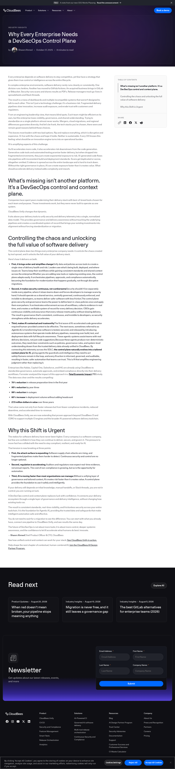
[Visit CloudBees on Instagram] (12, 721)
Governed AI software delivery (83, 723)
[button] (30, 10)
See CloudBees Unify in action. (82, 540)
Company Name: (141, 665)
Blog (111, 718)
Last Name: (105, 665)
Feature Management (48, 731)
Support (112, 740)
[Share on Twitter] (136, 122)
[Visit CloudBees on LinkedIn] (29, 721)
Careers (147, 731)
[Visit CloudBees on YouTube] (18, 721)
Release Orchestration (49, 740)
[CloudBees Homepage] (14, 713)
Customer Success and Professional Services (119, 745)
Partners (147, 727)
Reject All (133, 762)
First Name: (138, 651)
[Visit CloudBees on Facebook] (7, 721)
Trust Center (114, 727)
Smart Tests (44, 736)
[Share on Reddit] (141, 122)
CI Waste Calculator (117, 752)
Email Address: (106, 651)
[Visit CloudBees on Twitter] (23, 721)
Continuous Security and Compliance (84, 738)
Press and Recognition (153, 722)
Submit (131, 683)
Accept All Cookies (153, 762)
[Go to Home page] (12, 10)
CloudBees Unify (46, 718)
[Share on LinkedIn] (125, 122)
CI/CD (42, 722)
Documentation (115, 736)
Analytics (43, 744)
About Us (148, 718)
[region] (87, 763)
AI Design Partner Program (120, 722)
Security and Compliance (50, 727)
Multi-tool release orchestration (81, 731)
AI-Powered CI (80, 718)
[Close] (171, 763)
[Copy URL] (119, 122)
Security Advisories (117, 731)
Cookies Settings (113, 762)
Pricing (147, 736)
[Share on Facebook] (130, 122)
